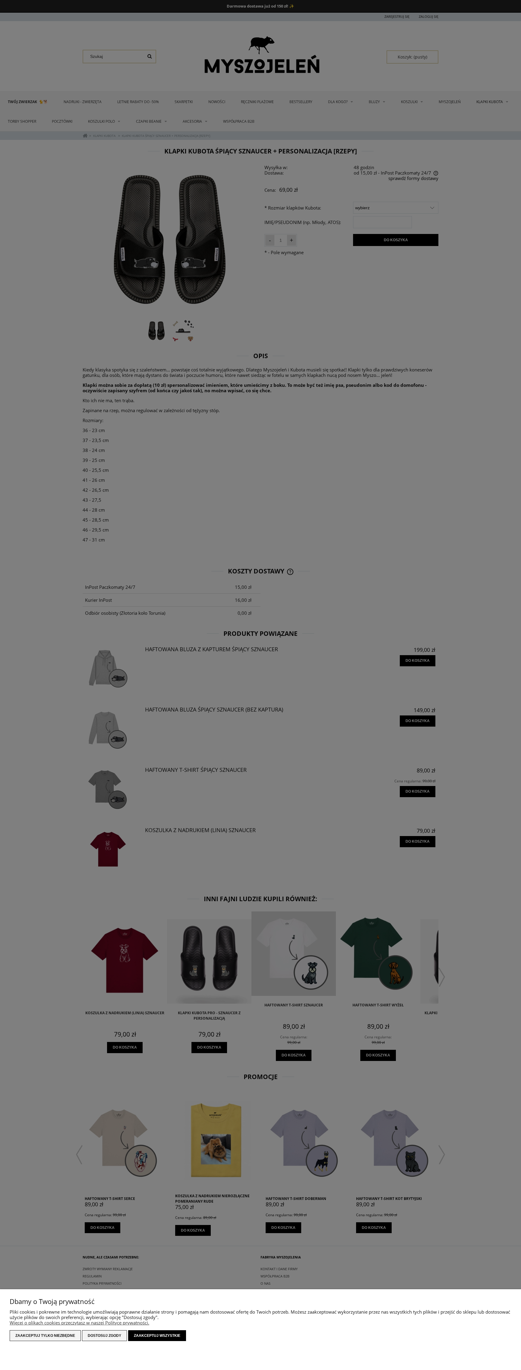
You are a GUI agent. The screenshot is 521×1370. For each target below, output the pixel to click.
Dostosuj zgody (104, 1336)
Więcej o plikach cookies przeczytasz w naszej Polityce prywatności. (79, 1323)
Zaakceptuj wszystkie (157, 1336)
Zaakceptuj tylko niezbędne (45, 1336)
